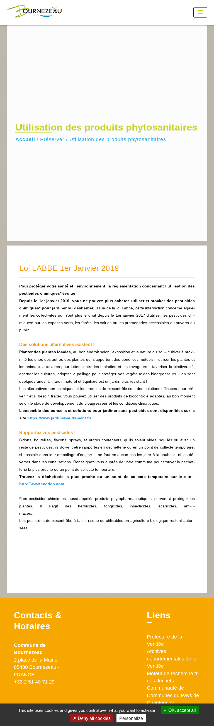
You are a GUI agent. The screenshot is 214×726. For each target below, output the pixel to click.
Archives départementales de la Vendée (171, 659)
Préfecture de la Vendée (164, 640)
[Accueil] (34, 12)
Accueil (25, 139)
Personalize (131, 718)
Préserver (52, 139)
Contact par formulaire (40, 689)
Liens (159, 615)
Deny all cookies (94, 718)
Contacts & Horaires (38, 620)
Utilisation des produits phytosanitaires (117, 139)
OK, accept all (181, 710)
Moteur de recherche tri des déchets (173, 677)
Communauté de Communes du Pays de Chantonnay (173, 695)
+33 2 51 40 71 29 (34, 682)
